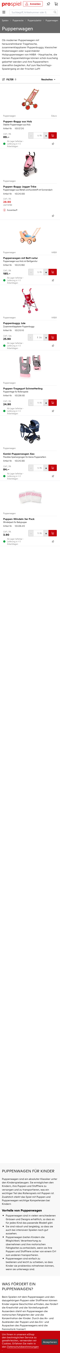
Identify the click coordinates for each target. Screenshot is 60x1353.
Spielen (5, 20)
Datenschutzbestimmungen (23, 1346)
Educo (54, 116)
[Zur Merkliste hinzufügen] (53, 144)
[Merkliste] (48, 4)
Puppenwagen (9, 116)
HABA (54, 252)
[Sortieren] (46, 79)
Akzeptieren (50, 1342)
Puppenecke (18, 20)
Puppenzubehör (34, 20)
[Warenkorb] (56, 4)
